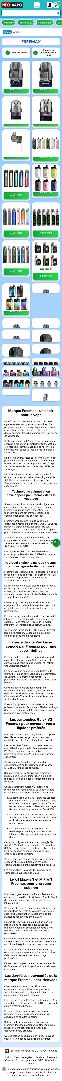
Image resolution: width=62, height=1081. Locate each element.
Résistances (44, 22)
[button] (56, 543)
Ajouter (16, 89)
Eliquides (9, 22)
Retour (7, 32)
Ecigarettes (26, 22)
